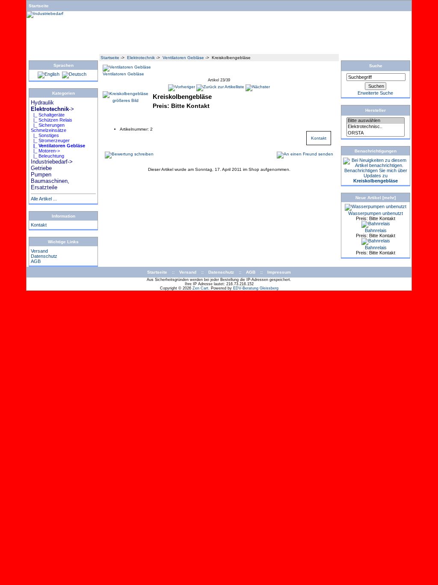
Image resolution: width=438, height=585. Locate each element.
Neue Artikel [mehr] (375, 197)
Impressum (279, 272)
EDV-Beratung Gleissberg (255, 288)
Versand (39, 251)
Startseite (39, 5)
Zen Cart (200, 288)
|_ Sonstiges (45, 135)
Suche (375, 65)
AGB (36, 261)
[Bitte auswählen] (375, 121)
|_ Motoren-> (45, 150)
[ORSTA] (375, 133)
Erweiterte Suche (375, 93)
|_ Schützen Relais (51, 119)
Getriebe (227, 48)
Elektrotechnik (141, 57)
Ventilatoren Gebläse (183, 57)
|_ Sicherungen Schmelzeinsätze (48, 127)
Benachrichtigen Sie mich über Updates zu (375, 175)
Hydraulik (113, 48)
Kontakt (39, 224)
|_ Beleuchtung (47, 155)
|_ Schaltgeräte (48, 114)
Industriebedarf (192, 48)
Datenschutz (44, 256)
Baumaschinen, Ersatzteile (304, 48)
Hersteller (375, 110)
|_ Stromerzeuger (50, 140)
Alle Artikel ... (44, 198)
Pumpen (255, 48)
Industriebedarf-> (52, 161)
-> (52, 109)
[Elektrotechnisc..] (375, 127)
